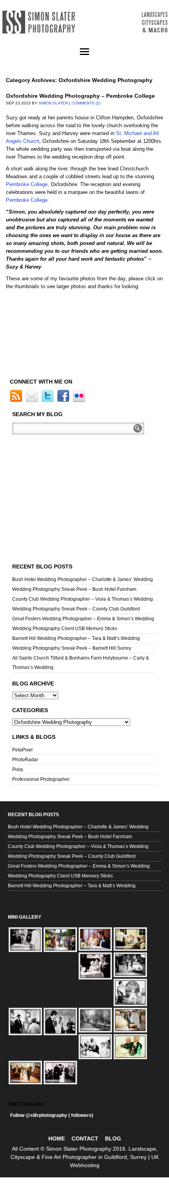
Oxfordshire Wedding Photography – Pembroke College (80, 96)
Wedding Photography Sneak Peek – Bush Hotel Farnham (74, 589)
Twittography (27, 1104)
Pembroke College (27, 184)
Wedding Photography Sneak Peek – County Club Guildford (76, 609)
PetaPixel (22, 750)
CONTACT (85, 1138)
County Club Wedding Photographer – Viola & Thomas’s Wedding (82, 599)
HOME (56, 1138)
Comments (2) (86, 103)
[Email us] (33, 401)
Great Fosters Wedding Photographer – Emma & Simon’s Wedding (83, 618)
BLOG (113, 1138)
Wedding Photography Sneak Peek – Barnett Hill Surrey (71, 648)
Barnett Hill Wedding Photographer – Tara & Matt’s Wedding (76, 638)
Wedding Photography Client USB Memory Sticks (64, 628)
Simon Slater (53, 103)
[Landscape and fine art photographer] (84, 22)
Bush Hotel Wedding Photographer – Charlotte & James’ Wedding (82, 579)
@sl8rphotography (46, 1115)
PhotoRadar (25, 759)
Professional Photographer (41, 779)
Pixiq (17, 769)
